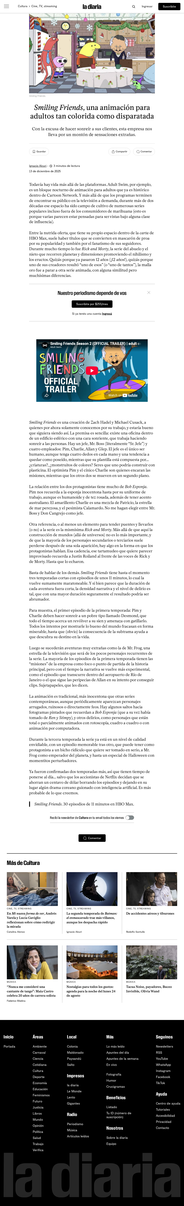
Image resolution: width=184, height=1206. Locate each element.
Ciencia (38, 1059)
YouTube (162, 1059)
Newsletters (164, 1046)
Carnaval (39, 1053)
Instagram (163, 1071)
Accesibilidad (165, 1116)
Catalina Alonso (16, 931)
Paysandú (74, 1059)
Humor (111, 1081)
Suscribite (169, 6)
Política (38, 1132)
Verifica (38, 1150)
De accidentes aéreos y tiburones (150, 913)
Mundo (38, 1120)
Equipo (111, 1144)
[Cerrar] (149, 293)
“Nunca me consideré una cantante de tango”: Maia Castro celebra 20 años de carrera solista (31, 991)
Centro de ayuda (168, 1103)
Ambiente (40, 1046)
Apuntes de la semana (122, 1059)
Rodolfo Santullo (135, 931)
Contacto (162, 1128)
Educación (40, 1089)
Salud (37, 1138)
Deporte (39, 1077)
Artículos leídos (78, 1136)
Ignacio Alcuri (38, 166)
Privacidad (163, 1122)
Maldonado (75, 1053)
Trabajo (38, 1144)
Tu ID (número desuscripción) (118, 1115)
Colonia (72, 1046)
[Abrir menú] (6, 6)
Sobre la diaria (117, 1138)
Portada (9, 1046)
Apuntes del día (117, 1053)
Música (72, 1130)
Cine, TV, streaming (44, 6)
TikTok (160, 1083)
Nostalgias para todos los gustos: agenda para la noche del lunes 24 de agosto (91, 991)
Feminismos (41, 1095)
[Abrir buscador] (133, 6)
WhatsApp (163, 1065)
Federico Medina (16, 1000)
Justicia (38, 1107)
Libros (37, 1113)
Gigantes (73, 1103)
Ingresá (107, 313)
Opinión (38, 1126)
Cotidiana (40, 1065)
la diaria (73, 1085)
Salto (70, 1065)
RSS (159, 1053)
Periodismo (75, 1124)
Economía (40, 1083)
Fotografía (113, 1074)
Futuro (37, 1101)
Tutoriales (163, 1110)
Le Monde (74, 1091)
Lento (71, 1097)
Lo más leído (115, 1046)
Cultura (22, 6)
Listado (111, 1107)
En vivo (111, 1065)
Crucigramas (115, 1087)
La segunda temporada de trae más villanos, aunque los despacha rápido (91, 918)
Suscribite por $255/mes (92, 304)
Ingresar (147, 6)
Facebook (163, 1077)
